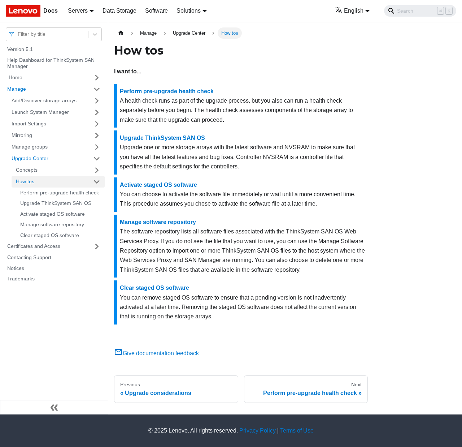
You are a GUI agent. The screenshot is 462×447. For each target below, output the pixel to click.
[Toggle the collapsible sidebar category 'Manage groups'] (97, 147)
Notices (15, 268)
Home (14, 77)
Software (156, 11)
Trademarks (21, 278)
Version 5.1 (20, 49)
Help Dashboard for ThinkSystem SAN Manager (51, 63)
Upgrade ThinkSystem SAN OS (55, 203)
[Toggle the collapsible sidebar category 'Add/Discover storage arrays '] (97, 101)
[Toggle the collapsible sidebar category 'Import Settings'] (97, 124)
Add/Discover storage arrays (44, 100)
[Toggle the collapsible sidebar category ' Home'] (97, 77)
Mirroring (22, 135)
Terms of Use (297, 430)
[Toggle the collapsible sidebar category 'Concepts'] (97, 170)
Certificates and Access (33, 246)
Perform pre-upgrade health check (59, 192)
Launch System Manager (40, 112)
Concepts (27, 170)
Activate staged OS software (52, 214)
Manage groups (30, 147)
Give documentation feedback (161, 353)
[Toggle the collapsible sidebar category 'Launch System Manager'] (97, 112)
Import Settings (29, 123)
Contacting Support (29, 257)
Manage (16, 89)
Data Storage (119, 11)
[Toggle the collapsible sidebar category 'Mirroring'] (97, 135)
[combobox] (18, 34)
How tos (25, 181)
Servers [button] (78, 11)
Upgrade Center (30, 158)
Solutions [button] (188, 11)
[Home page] (121, 33)
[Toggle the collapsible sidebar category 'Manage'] (97, 89)
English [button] (353, 11)
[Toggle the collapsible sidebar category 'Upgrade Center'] (97, 158)
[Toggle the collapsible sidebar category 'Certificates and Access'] (97, 246)
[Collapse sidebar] (54, 407)
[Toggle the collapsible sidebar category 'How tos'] (97, 182)
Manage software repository (52, 224)
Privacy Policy (257, 430)
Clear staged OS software (49, 235)
